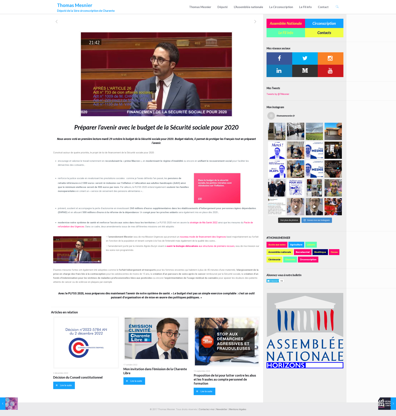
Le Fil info (285, 32)
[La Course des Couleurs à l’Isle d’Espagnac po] (333, 188)
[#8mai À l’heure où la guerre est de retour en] (276, 131)
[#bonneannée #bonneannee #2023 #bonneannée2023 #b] (295, 188)
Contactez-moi (206, 409)
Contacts (324, 32)
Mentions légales (237, 409)
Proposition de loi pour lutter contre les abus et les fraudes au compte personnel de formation (225, 379)
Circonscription (324, 23)
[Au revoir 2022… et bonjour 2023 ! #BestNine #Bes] (314, 188)
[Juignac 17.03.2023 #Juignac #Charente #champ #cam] (314, 131)
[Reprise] (333, 131)
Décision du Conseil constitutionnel (78, 377)
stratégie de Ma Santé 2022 (203, 222)
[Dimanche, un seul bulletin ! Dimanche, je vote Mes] (314, 169)
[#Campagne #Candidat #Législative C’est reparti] (276, 206)
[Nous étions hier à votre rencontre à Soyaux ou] (333, 169)
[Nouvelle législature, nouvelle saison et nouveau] (314, 206)
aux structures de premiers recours (200, 246)
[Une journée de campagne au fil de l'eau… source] (276, 188)
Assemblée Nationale (286, 23)
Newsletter (221, 409)
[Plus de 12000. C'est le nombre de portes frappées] (314, 150)
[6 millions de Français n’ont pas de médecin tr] (295, 206)
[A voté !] (295, 150)
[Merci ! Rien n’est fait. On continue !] (276, 169)
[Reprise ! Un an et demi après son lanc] (295, 131)
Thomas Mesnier (86, 6)
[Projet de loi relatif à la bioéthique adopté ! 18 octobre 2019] (9, 403)
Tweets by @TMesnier (278, 94)
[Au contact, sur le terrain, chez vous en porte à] (333, 150)
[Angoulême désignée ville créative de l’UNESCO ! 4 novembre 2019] (387, 403)
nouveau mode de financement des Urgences (203, 236)
